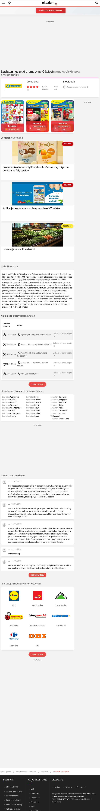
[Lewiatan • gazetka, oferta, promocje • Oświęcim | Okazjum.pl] (13, 86)
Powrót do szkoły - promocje (50, 10)
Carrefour (35, 802)
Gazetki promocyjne (14, 791)
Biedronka (35, 793)
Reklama (68, 787)
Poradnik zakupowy (14, 804)
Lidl (32, 789)
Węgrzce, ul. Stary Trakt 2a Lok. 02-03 (35, 335)
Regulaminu (87, 794)
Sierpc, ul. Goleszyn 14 (29, 374)
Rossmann (35, 798)
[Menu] (3, 3)
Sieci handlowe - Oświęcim (26, 772)
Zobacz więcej (37, 384)
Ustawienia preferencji (75, 796)
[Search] (96, 3)
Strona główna (6, 772)
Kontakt (57, 787)
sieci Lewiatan (18, 316)
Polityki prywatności (59, 796)
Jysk (33, 807)
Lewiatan (44, 772)
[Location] (9, 3)
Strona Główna (12, 787)
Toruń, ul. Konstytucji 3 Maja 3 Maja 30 (36, 344)
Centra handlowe (13, 800)
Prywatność (81, 787)
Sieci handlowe (12, 796)
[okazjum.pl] (50, 3)
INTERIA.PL (65, 799)
